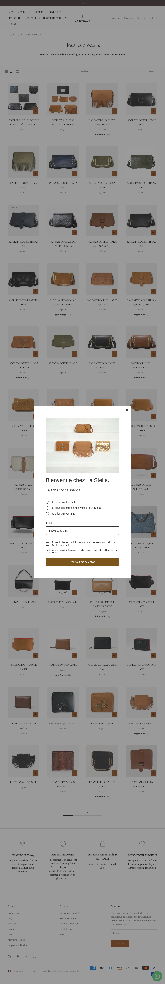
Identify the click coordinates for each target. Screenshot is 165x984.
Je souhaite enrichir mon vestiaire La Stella (76, 508)
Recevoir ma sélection (82, 562)
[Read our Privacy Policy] (117, 550)
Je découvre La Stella (64, 502)
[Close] (127, 410)
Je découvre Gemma (63, 513)
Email (49, 522)
